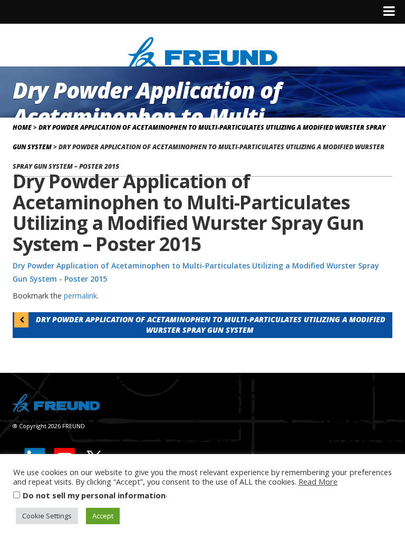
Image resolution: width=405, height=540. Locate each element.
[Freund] (202, 51)
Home (22, 127)
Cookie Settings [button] (47, 515)
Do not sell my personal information (94, 495)
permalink (80, 296)
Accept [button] (102, 515)
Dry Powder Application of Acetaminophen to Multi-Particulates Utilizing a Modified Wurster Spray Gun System (209, 324)
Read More (318, 481)
